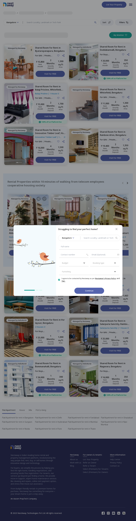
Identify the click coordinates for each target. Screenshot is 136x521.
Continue (89, 290)
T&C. (63, 281)
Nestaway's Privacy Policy (105, 278)
